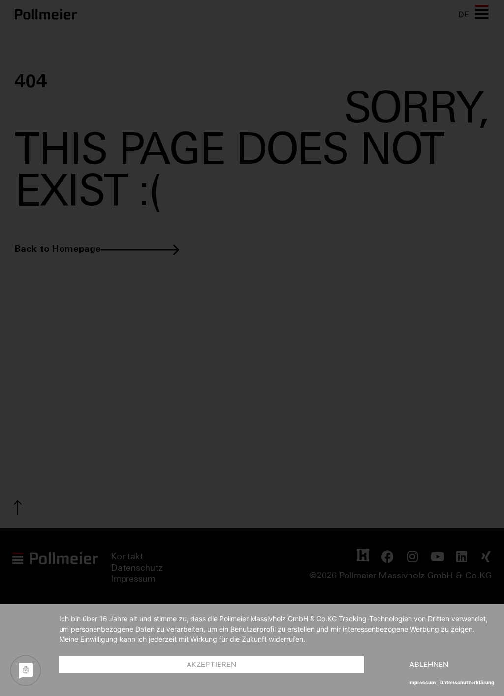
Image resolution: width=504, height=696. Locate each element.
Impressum (422, 682)
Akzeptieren (211, 664)
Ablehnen (429, 664)
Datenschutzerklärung (467, 682)
